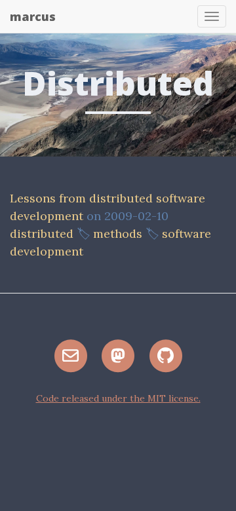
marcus (33, 16)
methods (117, 233)
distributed (41, 233)
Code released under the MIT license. (118, 398)
